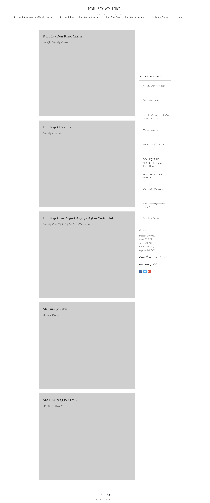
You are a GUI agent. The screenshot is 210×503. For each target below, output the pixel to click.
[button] (34, 16)
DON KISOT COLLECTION (105, 9)
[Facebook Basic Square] (140, 271)
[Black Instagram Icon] (108, 494)
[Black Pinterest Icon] (101, 494)
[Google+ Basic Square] (149, 271)
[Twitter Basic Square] (145, 271)
